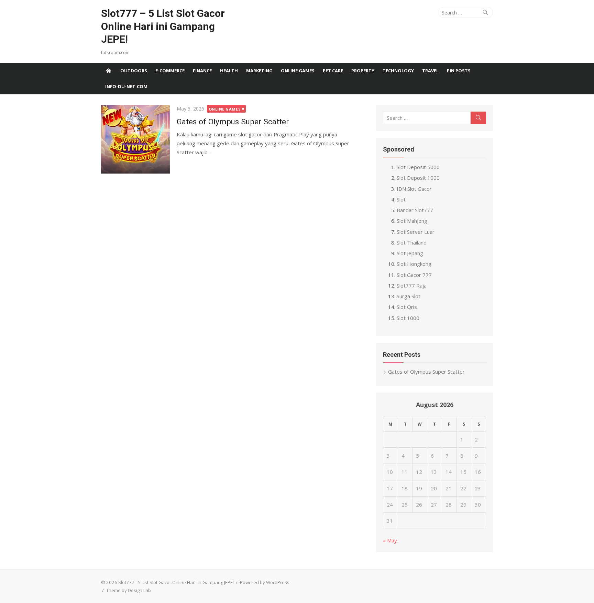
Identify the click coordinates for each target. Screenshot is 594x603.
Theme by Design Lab (128, 590)
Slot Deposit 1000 (418, 177)
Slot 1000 (408, 317)
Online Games (298, 70)
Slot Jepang (410, 253)
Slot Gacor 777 (414, 274)
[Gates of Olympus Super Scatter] (135, 139)
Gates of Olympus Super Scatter (233, 121)
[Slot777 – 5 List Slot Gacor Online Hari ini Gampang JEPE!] (108, 71)
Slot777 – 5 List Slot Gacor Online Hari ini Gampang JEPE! (163, 26)
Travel (430, 70)
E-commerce (170, 70)
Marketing (259, 70)
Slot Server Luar (415, 231)
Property (362, 70)
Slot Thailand (412, 242)
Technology (398, 70)
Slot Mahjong (412, 220)
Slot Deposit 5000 (418, 167)
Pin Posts (459, 70)
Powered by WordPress (264, 582)
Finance (202, 70)
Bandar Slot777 (415, 210)
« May (390, 540)
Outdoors (133, 70)
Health (229, 70)
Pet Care (333, 70)
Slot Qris (407, 306)
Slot (401, 199)
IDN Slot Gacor (414, 188)
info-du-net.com (126, 86)
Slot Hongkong (414, 263)
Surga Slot (408, 296)
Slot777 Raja (412, 285)
